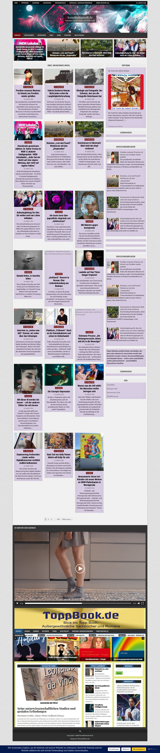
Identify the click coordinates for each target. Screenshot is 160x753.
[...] (125, 120)
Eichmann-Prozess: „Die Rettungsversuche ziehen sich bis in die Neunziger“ (89, 338)
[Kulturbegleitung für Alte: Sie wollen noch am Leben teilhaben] (113, 227)
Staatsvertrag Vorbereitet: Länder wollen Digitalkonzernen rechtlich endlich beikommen (28, 458)
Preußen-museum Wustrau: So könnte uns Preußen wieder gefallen (28, 93)
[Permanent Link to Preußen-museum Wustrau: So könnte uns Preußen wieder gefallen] (28, 77)
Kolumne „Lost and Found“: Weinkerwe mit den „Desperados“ (63, 54)
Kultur (29, 142)
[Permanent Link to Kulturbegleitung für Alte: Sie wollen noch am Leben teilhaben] (28, 199)
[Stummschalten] (139, 603)
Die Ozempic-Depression (59, 391)
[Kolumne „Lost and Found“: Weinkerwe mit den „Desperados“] (113, 184)
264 (58, 519)
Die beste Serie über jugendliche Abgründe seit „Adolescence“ (59, 218)
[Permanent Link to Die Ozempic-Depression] (59, 375)
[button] (80, 568)
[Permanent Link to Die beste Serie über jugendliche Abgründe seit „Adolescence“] (59, 200)
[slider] (78, 603)
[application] (80, 569)
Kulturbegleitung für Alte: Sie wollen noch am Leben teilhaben (130, 54)
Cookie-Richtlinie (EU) (102, 3)
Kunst (51, 35)
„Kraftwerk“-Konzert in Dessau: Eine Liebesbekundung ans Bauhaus (59, 281)
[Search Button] (80, 731)
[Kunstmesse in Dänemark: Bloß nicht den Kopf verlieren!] (113, 205)
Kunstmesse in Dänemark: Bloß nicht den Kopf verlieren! (96, 54)
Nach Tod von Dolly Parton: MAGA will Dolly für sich (59, 456)
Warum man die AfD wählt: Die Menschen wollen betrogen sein (89, 388)
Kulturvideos (42, 35)
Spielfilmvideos (29, 35)
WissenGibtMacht (60, 3)
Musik (59, 35)
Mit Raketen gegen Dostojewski (89, 226)
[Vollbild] (142, 603)
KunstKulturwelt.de (80, 17)
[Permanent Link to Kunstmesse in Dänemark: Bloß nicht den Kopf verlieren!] (89, 129)
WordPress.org (112, 394)
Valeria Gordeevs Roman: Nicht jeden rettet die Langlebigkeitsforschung (59, 93)
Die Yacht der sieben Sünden (118, 71)
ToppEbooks (25, 3)
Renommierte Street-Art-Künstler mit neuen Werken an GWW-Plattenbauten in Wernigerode (89, 480)
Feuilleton (67, 35)
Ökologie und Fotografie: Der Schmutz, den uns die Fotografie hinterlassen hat (89, 93)
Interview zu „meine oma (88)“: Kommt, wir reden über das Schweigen (28, 333)
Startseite (17, 35)
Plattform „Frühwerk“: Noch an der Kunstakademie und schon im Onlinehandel (58, 333)
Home (16, 3)
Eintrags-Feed (112, 386)
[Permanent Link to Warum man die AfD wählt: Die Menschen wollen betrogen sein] (89, 372)
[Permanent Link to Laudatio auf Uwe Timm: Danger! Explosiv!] (89, 258)
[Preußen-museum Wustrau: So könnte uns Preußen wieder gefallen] (113, 160)
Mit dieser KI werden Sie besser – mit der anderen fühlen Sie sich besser (28, 402)
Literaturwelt (47, 3)
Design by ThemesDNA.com (80, 739)
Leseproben (35, 3)
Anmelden (111, 382)
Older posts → (67, 519)
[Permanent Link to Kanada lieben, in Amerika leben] (28, 260)
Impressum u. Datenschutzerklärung (80, 3)
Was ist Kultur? (79, 35)
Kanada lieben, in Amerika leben (28, 277)
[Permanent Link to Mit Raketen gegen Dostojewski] (89, 205)
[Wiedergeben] (17, 603)
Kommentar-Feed (113, 390)
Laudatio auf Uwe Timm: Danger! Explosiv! (89, 273)
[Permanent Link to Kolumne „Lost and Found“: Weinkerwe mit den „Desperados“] (59, 129)
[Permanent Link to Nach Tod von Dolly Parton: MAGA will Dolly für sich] (59, 441)
